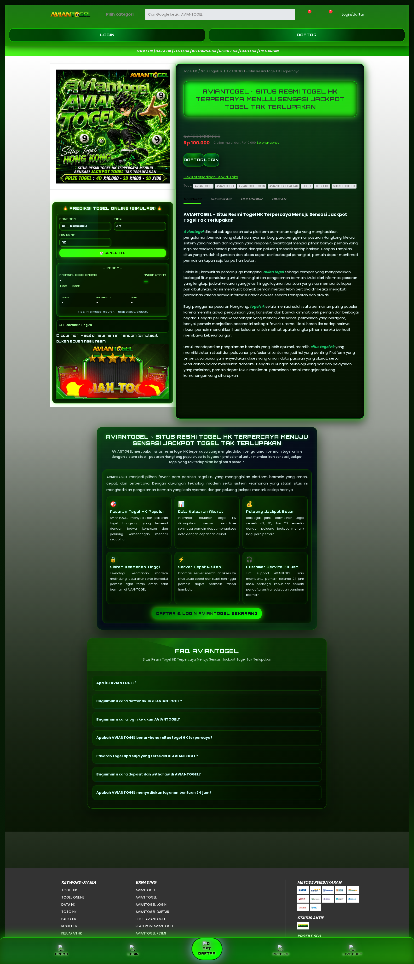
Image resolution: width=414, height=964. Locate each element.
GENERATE (113, 253)
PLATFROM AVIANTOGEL (155, 926)
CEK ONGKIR (251, 198)
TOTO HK (68, 911)
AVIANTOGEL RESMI (151, 933)
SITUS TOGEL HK (344, 186)
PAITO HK (68, 919)
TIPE (117, 218)
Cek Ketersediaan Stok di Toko (211, 176)
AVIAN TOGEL (225, 186)
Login (107, 35)
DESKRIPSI (192, 198)
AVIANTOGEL (203, 186)
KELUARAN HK (71, 933)
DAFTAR (194, 160)
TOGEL (306, 186)
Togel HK (191, 71)
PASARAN (67, 218)
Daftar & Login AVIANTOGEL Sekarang (207, 613)
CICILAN (279, 198)
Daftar (307, 35)
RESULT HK (69, 926)
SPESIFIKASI (221, 198)
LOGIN (211, 160)
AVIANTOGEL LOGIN (252, 186)
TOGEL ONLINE (72, 897)
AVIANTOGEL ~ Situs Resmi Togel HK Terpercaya (262, 71)
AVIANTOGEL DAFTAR (283, 186)
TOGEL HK (322, 186)
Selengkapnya (268, 142)
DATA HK (68, 904)
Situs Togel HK (212, 71)
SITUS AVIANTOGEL (151, 919)
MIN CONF (67, 234)
